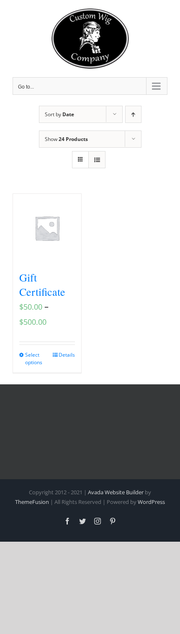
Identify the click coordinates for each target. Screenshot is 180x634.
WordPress (151, 502)
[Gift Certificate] (47, 228)
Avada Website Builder (116, 492)
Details (67, 354)
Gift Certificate (42, 284)
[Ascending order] (133, 114)
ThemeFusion (32, 502)
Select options (33, 358)
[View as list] (97, 159)
